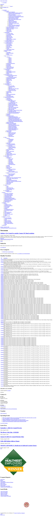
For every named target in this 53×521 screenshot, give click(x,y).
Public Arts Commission (13, 21)
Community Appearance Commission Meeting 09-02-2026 (15, 420)
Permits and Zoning (8, 200)
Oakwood (10, 160)
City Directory (9, 43)
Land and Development (8, 74)
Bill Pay (6, 203)
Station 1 (10, 57)
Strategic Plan (9, 29)
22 (6, 239)
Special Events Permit (10, 67)
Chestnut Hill (11, 158)
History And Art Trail (12, 132)
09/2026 (2, 259)
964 (3, 251)
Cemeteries (8, 157)
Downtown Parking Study (13, 104)
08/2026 (2, 261)
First (1, 239)
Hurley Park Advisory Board (13, 18)
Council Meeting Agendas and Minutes (6, 482)
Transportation (7, 190)
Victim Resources (9, 155)
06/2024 (2, 280)
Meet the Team (9, 41)
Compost (8, 165)
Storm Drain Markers (12, 169)
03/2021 (2, 320)
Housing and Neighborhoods (11, 123)
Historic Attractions (8, 220)
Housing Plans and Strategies (13, 128)
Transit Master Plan (10, 187)
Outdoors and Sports (8, 221)
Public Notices (9, 38)
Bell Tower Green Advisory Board (14, 13)
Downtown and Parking (8, 205)
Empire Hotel (9, 35)
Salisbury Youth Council (13, 22)
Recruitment (9, 65)
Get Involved (9, 91)
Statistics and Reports (12, 147)
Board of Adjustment (12, 14)
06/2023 (2, 290)
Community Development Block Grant (15, 119)
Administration (7, 32)
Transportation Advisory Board (14, 23)
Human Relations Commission (14, 17)
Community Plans (9, 99)
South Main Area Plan (12, 111)
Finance (6, 51)
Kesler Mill (12, 101)
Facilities (8, 84)
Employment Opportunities (11, 71)
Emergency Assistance (12, 124)
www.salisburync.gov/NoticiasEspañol (23, 253)
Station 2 (10, 58)
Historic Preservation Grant (13, 116)
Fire (5, 55)
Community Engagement (9, 42)
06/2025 (2, 276)
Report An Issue (9, 167)
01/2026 (2, 272)
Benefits (8, 69)
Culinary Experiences (8, 218)
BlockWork (10, 135)
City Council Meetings (10, 26)
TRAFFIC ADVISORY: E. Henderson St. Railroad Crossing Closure (18, 445)
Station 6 (10, 62)
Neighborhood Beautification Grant (14, 117)
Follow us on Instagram (4, 495)
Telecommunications (10, 68)
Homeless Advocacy (12, 144)
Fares (7, 186)
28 (11, 239)
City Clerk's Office (10, 33)
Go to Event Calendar (4, 423)
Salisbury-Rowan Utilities (9, 175)
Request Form (9, 66)
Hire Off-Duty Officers (10, 149)
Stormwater (8, 168)
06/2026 (2, 264)
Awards (8, 48)
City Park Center (11, 85)
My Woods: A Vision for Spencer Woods (15, 110)
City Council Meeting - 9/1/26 (10, 418)
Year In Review (9, 31)
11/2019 (2, 337)
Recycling (8, 166)
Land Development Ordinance (12, 77)
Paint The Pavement (12, 133)
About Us (8, 56)
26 (10, 239)
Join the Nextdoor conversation (6, 496)
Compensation (9, 70)
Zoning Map (9, 82)
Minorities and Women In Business (12, 27)
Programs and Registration (11, 94)
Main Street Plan (11, 109)
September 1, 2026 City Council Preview (11, 428)
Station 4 (10, 60)
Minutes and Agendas (10, 28)
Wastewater (8, 184)
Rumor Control (9, 47)
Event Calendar (9, 44)
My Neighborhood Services (9, 209)
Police (6, 137)
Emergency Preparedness (11, 63)
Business (3, 192)
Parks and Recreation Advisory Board (15, 19)
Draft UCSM (11, 76)
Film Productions (9, 45)
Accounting (8, 52)
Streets (8, 172)
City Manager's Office (10, 34)
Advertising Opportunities (9, 193)
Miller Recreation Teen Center (14, 88)
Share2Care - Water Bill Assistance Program (14, 181)
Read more (2, 238)
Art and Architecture (8, 217)
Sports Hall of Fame (10, 96)
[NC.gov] (4, 512)
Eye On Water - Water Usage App (12, 178)
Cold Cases (8, 142)
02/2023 (2, 301)
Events (6, 219)
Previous (3, 239)
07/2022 (2, 315)
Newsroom (8, 46)
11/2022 (2, 314)
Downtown (8, 113)
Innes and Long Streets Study (13, 107)
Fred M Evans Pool (12, 86)
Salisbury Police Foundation (11, 154)
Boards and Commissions (11, 11)
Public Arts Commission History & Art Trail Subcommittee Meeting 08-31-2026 (19, 417)
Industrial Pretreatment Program (12, 180)
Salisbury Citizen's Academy (11, 39)
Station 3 (10, 59)
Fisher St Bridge (11, 174)
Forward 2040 (11, 106)
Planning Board (11, 20)
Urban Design (9, 131)
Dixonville (10, 159)
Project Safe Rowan (12, 146)
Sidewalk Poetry (11, 136)
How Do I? (4, 225)
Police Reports (2, 481)
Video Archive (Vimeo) (10, 49)
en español (9, 390)
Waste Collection (7, 215)
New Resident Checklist (8, 210)
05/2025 (2, 279)
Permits (8, 81)
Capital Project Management (9, 40)
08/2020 (2, 321)
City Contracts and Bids (8, 194)
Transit (6, 224)
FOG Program (9, 179)
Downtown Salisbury (8, 50)
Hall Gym (10, 87)
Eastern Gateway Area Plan (13, 105)
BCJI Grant (10, 148)
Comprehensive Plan (8, 196)
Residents (4, 202)
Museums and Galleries (8, 222)
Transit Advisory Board (10, 188)
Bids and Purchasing (10, 53)
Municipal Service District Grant (14, 118)
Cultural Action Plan (12, 103)
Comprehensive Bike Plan (13, 102)
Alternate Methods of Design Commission (15, 12)
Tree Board (10, 24)
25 (9, 239)
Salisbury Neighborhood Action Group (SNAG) (13, 419)
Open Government (10, 37)
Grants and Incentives (10, 115)
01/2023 (2, 304)
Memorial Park (11, 163)
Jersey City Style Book (12, 108)
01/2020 (2, 324)
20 (5, 239)
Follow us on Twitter (4, 493)
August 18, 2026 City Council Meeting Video (12, 436)
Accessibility (4, 2)
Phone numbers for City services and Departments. (8, 408)
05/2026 (2, 266)
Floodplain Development (11, 78)
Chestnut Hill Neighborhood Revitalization (16, 121)
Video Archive (9, 30)
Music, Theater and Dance (9, 223)
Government (4, 10)
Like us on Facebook (4, 492)
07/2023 (2, 285)
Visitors (3, 216)
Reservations (9, 95)
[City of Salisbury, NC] (4, 7)
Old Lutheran (11, 162)
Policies (8, 73)
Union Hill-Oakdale (12, 164)
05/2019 (2, 346)
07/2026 (2, 262)
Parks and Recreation (8, 212)
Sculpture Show (11, 134)
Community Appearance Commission (15, 15)
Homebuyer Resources (12, 126)
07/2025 (2, 275)
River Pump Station (10, 182)
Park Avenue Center (12, 89)
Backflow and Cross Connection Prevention (14, 177)
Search (11, 6)
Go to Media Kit (3, 247)
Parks (7, 93)
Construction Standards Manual (12, 75)
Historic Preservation (10, 122)
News (5, 211)
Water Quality (9, 183)
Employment (2, 479)
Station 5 (10, 61)
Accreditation (11, 140)
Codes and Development (9, 195)
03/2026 (2, 269)
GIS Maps (8, 114)
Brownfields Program (12, 100)
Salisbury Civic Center (12, 90)
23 (7, 239)
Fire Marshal (9, 64)
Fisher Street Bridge (12, 173)
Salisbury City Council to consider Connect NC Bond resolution (17, 233)
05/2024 (2, 282)
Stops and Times (9, 189)
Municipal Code (9, 36)
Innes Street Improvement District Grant (15, 120)
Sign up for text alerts (4, 491)
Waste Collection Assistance (13, 171)
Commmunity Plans (8, 204)
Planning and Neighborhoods (9, 97)
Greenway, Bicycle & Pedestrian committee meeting (14, 421)
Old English (11, 161)
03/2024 (2, 284)
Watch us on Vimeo (4, 494)
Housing (6, 208)
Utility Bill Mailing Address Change (9, 441)
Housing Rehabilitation (12, 129)
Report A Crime (9, 153)
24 (8, 239)
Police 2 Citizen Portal (10, 151)
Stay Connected (7, 213)
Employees (2, 4)
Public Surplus (7, 201)
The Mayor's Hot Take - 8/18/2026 (9, 432)
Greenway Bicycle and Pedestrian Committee (16, 16)
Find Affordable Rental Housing (14, 125)
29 (12, 239)
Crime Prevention (9, 145)
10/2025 (2, 274)
